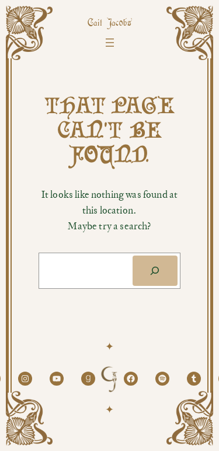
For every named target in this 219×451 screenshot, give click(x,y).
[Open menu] (110, 43)
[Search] (155, 271)
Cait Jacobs (110, 23)
